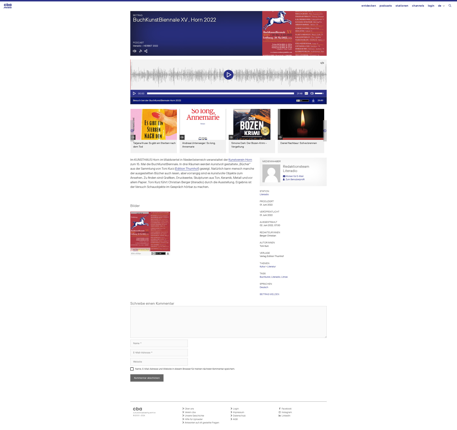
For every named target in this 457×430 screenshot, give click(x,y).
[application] (228, 93)
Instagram (286, 412)
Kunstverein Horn (240, 159)
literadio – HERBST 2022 (145, 46)
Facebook (286, 409)
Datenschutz (239, 416)
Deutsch (264, 287)
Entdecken (368, 5)
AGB (235, 419)
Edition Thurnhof (186, 168)
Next (325, 131)
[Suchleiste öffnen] (450, 6)
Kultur (262, 267)
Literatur (271, 267)
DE (439, 5)
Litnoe (284, 277)
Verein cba (190, 412)
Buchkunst (265, 277)
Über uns (189, 409)
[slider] (220, 93)
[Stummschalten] (312, 93)
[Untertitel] (306, 93)
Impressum (238, 412)
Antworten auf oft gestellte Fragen (201, 423)
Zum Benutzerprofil (295, 179)
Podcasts (386, 5)
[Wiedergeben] (134, 93)
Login (431, 5)
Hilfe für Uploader (193, 419)
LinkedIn (285, 416)
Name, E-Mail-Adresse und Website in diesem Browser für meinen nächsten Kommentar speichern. (185, 369)
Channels (418, 5)
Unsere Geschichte (194, 416)
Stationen (402, 5)
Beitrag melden (269, 294)
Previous (132, 131)
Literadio (264, 194)
